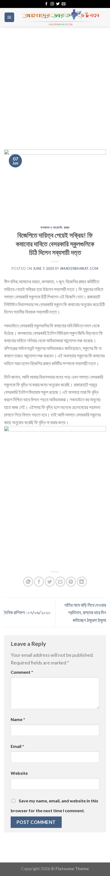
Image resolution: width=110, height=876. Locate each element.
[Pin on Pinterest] (71, 582)
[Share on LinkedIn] (82, 582)
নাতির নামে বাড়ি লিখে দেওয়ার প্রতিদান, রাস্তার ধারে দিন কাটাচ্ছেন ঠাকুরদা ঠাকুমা (85, 612)
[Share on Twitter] (50, 582)
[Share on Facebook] (39, 582)
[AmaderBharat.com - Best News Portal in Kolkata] (60, 17)
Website (19, 773)
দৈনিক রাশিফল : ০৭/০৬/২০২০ (27, 612)
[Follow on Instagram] (52, 4)
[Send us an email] (63, 4)
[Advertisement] (55, 84)
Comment (22, 672)
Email (17, 746)
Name (18, 719)
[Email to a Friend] (60, 582)
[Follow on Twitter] (58, 4)
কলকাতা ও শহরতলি (51, 227)
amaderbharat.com (79, 269)
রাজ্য (66, 227)
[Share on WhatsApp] (28, 582)
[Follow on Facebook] (46, 4)
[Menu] (9, 17)
